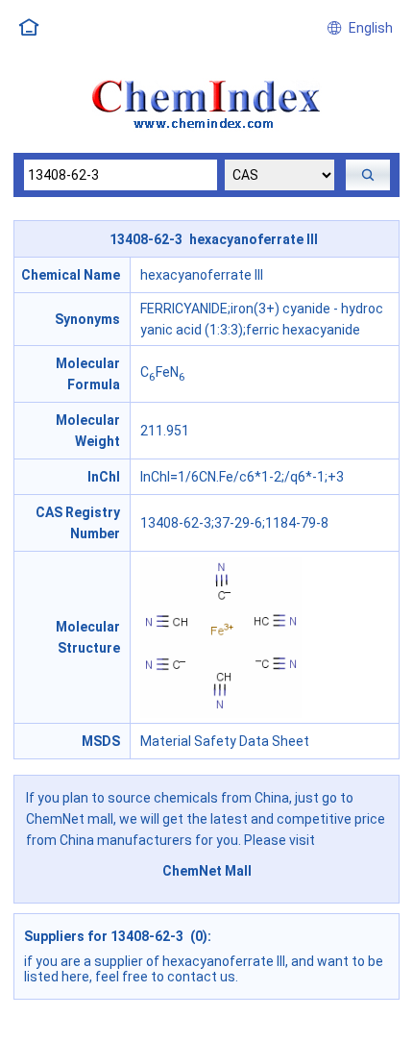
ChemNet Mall (207, 871)
